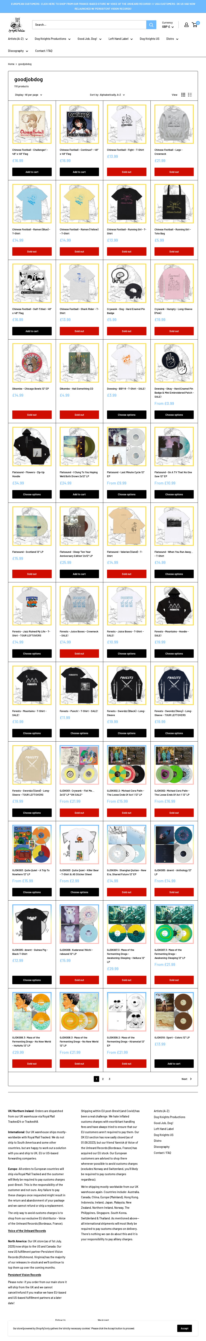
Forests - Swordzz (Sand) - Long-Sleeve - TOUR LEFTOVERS (31, 792)
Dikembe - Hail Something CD (76, 388)
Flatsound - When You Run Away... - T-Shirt (173, 553)
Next (184, 1078)
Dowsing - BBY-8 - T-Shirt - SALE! (126, 388)
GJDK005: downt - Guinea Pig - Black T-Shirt (30, 951)
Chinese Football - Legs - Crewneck (168, 151)
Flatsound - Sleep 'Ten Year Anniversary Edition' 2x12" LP (76, 553)
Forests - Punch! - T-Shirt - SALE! (79, 711)
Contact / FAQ (43, 50)
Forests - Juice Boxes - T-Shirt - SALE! (125, 633)
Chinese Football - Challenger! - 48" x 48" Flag (30, 151)
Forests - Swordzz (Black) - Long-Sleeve (126, 713)
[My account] (186, 25)
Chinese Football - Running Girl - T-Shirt (126, 231)
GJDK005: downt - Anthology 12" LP (173, 872)
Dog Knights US (149, 38)
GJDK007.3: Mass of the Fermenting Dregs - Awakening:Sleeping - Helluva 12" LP (126, 955)
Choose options (126, 414)
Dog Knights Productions (50, 38)
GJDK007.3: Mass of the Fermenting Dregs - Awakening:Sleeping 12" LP (169, 953)
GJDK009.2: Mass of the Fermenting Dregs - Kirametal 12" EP (126, 1041)
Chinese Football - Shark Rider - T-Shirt (79, 311)
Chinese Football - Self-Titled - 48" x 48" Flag (32, 311)
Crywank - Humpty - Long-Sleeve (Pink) (173, 311)
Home (11, 64)
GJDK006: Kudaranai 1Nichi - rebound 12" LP (76, 951)
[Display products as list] (190, 94)
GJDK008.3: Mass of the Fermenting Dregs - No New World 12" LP (79, 1041)
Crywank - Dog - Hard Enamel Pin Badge (126, 311)
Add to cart (32, 171)
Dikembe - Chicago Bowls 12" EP (30, 388)
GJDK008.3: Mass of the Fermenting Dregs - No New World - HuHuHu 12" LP (31, 1041)
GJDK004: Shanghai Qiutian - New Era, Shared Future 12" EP (126, 872)
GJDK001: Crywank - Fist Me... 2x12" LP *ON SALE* (77, 792)
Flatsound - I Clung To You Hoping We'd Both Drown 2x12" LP (79, 474)
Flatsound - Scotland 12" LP (27, 551)
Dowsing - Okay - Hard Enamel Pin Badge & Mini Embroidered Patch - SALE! (174, 392)
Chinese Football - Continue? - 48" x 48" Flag (79, 151)
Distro (170, 38)
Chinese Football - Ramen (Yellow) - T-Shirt (79, 231)
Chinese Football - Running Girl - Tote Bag (172, 231)
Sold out (126, 171)
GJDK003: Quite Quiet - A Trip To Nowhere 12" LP (30, 872)
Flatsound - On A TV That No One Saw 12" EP (173, 474)
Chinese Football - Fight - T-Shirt (125, 149)
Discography (16, 50)
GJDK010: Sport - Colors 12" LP (172, 1037)
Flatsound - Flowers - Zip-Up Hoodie (28, 474)
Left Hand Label (118, 38)
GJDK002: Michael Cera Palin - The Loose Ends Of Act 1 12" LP (172, 792)
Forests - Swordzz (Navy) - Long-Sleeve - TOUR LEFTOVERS (173, 713)
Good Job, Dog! (87, 38)
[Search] (151, 24)
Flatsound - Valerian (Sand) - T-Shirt (124, 553)
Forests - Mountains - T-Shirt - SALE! (29, 713)
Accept (184, 1328)
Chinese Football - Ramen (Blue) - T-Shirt (31, 231)
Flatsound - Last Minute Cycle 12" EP (125, 474)
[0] (194, 24)
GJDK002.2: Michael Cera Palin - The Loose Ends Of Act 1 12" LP (125, 792)
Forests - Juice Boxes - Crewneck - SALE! (79, 633)
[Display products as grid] (183, 94)
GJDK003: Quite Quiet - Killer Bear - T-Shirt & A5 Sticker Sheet (79, 872)
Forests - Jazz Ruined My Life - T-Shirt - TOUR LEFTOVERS (31, 633)
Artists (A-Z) (15, 38)
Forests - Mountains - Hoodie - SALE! (171, 633)
